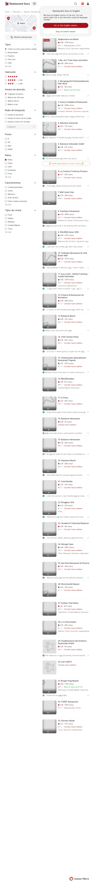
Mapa (22, 23)
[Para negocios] (34, 3)
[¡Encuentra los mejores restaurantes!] (17, 4)
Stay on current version (65, 31)
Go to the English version (65, 25)
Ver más (8, 66)
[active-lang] (82, 3)
